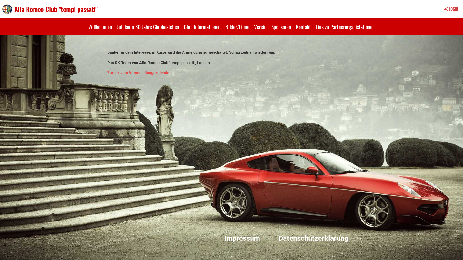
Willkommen (100, 27)
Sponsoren (281, 27)
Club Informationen (202, 27)
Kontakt (303, 27)
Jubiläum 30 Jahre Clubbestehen (148, 27)
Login (453, 9)
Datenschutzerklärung (313, 238)
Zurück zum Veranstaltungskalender (139, 73)
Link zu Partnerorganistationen (345, 27)
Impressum (242, 238)
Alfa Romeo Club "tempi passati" (56, 9)
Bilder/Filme (237, 27)
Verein (260, 27)
